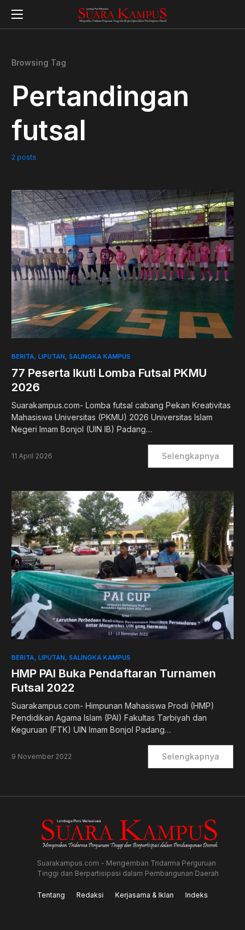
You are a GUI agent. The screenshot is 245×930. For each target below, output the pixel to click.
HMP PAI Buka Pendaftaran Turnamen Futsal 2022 (113, 681)
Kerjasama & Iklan (144, 895)
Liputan (51, 356)
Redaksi (90, 895)
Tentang (51, 895)
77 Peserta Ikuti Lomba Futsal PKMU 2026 (109, 380)
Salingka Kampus (99, 356)
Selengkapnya (190, 456)
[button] (17, 14)
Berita (22, 356)
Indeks (196, 895)
